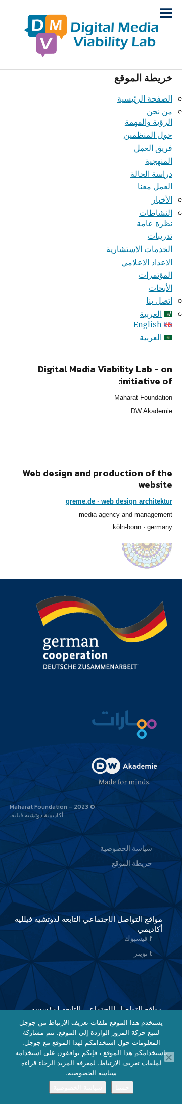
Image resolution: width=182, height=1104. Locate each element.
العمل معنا (155, 186)
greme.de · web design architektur (119, 501)
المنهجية (158, 160)
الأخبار (162, 199)
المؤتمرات (155, 274)
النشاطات (155, 212)
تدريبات (160, 235)
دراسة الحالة (151, 173)
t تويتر (143, 953)
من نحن (159, 111)
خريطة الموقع (132, 863)
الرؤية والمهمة (148, 121)
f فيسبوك (138, 938)
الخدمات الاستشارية (139, 249)
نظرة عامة (154, 223)
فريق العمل (153, 148)
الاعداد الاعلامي (146, 262)
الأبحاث (160, 287)
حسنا (122, 1087)
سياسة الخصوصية (126, 848)
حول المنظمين (148, 134)
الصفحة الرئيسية (144, 98)
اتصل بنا (159, 300)
